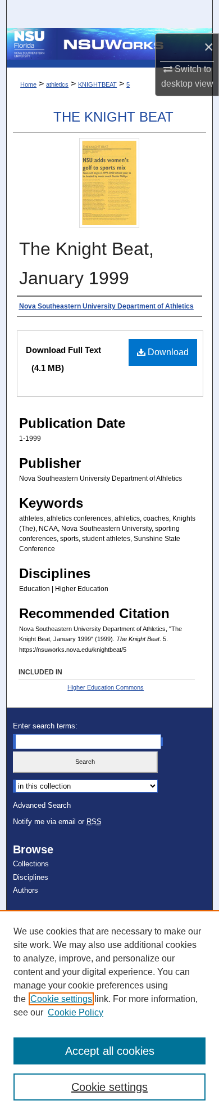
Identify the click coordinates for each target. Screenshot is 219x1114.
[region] (109, 1012)
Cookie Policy (75, 1012)
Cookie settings (61, 999)
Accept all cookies (109, 1051)
